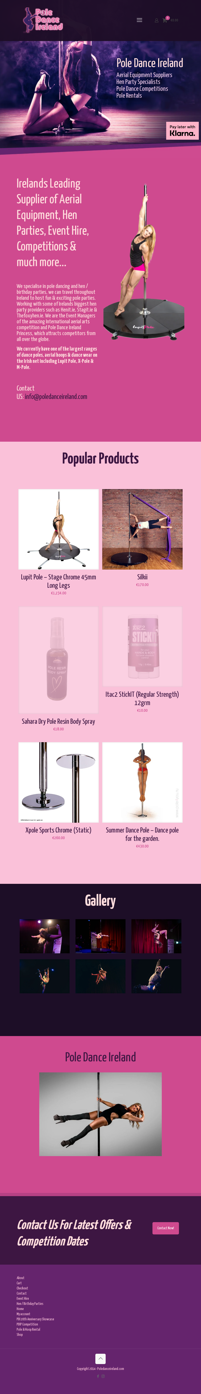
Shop (20, 1335)
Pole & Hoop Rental (28, 1329)
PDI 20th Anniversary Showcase (35, 1319)
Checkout (22, 1288)
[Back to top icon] (100, 1359)
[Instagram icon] (103, 1376)
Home (20, 1309)
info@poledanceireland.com (56, 397)
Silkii (142, 577)
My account (23, 1314)
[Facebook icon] (98, 1376)
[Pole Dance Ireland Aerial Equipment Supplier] (43, 20)
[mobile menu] (139, 20)
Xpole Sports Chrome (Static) (58, 830)
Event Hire (23, 1298)
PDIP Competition (27, 1324)
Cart (19, 1283)
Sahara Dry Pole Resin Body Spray (58, 721)
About (21, 1278)
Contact (22, 1293)
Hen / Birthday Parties (30, 1304)
